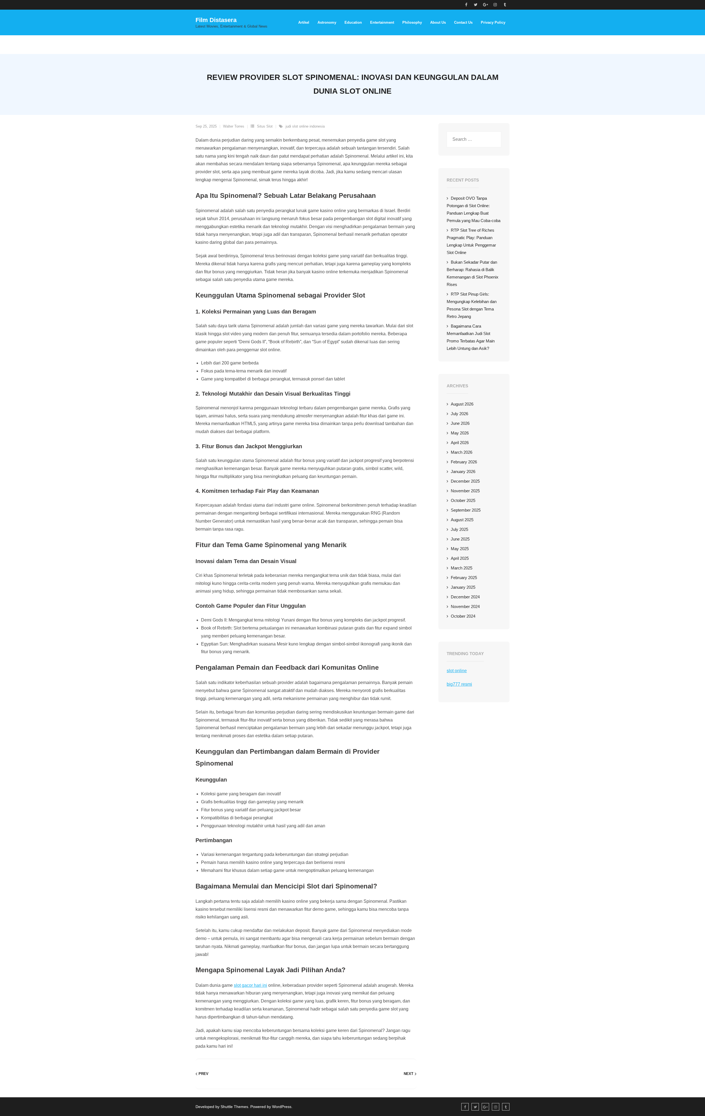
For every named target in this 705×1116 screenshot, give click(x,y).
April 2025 (460, 558)
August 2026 (462, 404)
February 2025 (464, 577)
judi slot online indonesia (305, 126)
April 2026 (460, 442)
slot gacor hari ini (250, 985)
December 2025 (465, 481)
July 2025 (459, 529)
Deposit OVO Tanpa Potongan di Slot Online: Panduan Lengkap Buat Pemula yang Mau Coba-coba (473, 209)
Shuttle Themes (234, 1106)
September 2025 (466, 510)
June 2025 (460, 539)
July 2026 (459, 413)
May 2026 (460, 433)
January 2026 (463, 471)
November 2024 (465, 606)
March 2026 (461, 452)
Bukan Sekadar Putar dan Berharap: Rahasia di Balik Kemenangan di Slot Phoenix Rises (472, 273)
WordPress (281, 1106)
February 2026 (464, 462)
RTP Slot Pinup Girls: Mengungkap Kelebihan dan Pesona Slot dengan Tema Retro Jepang (472, 305)
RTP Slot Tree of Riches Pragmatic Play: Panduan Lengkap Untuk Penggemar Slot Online (471, 241)
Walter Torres (233, 126)
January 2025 (463, 587)
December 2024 (465, 597)
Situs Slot (265, 126)
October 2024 (463, 616)
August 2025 (462, 519)
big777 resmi (459, 684)
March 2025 (461, 568)
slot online (457, 670)
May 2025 (460, 548)
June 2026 (460, 423)
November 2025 (465, 490)
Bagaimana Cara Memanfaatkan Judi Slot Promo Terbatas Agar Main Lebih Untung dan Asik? (471, 337)
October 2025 (463, 500)
